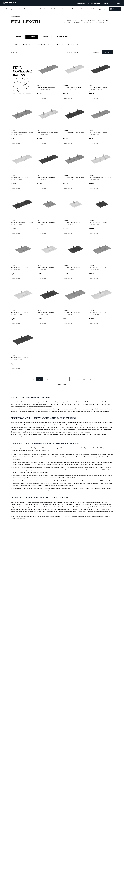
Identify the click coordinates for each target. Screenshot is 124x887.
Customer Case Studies (88, 9)
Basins (18, 16)
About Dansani (81, 3)
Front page (13, 16)
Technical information (94, 3)
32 (84, 379)
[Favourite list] (105, 9)
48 (83, 52)
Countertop (45, 36)
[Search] (100, 9)
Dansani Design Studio (69, 9)
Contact (106, 3)
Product (107, 52)
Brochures (54, 9)
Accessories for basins (62, 36)
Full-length (32, 36)
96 (86, 52)
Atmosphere (95, 52)
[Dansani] (10, 3)
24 (80, 52)
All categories (17, 36)
